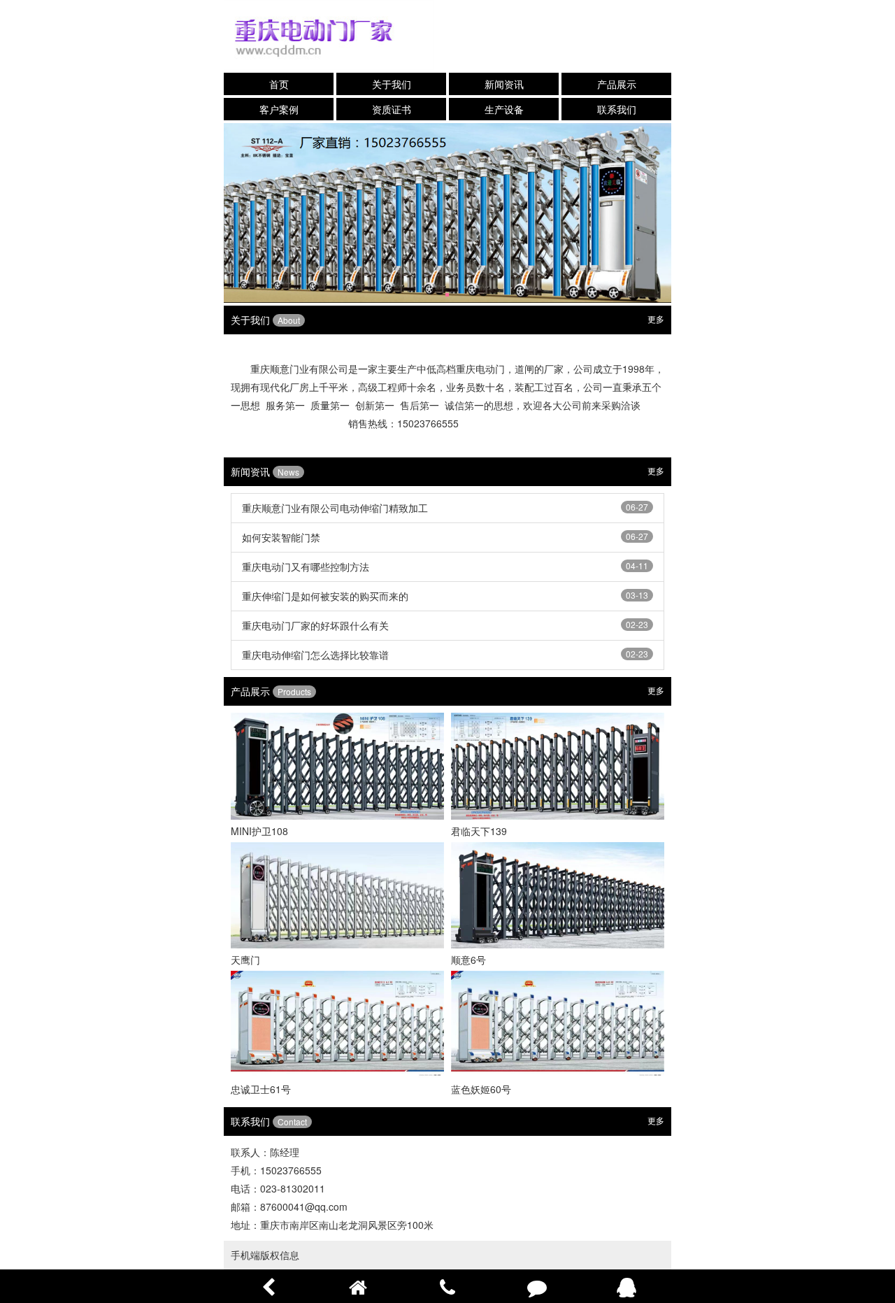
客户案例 (279, 109)
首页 (279, 84)
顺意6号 (468, 960)
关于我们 (391, 84)
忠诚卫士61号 (261, 1089)
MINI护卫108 (259, 831)
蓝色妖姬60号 (481, 1089)
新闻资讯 (504, 84)
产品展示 (616, 84)
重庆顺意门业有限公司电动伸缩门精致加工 (335, 508)
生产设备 (504, 109)
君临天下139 (479, 831)
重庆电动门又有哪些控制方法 (305, 567)
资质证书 (391, 109)
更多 (655, 319)
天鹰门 (245, 960)
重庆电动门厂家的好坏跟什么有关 (315, 625)
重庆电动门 (480, 369)
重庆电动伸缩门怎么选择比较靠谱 (315, 655)
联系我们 (616, 109)
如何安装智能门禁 (281, 537)
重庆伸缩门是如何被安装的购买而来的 (325, 596)
